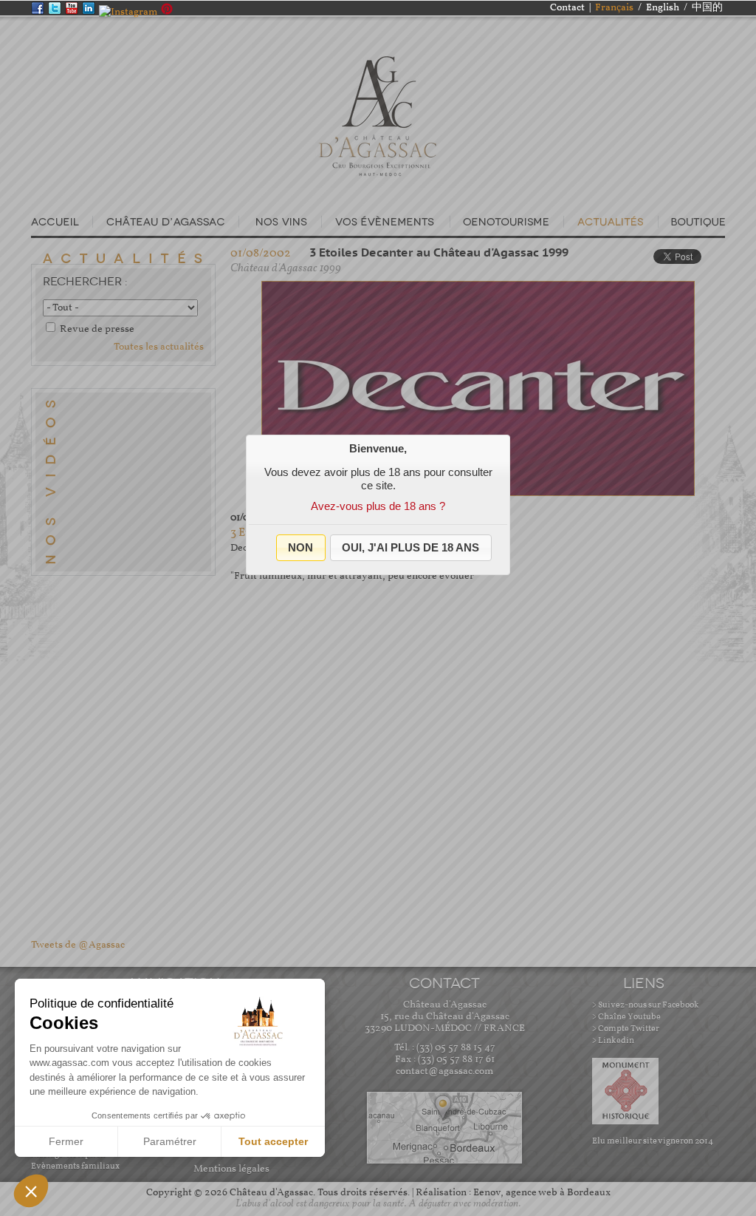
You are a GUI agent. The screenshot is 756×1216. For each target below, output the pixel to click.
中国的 (707, 8)
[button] (301, 547)
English (662, 8)
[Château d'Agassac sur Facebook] (39, 12)
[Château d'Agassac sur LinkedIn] (90, 12)
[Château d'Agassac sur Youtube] (73, 12)
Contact (567, 8)
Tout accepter (273, 1141)
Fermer (66, 1141)
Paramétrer (169, 1141)
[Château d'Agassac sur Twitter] (56, 12)
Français (614, 8)
